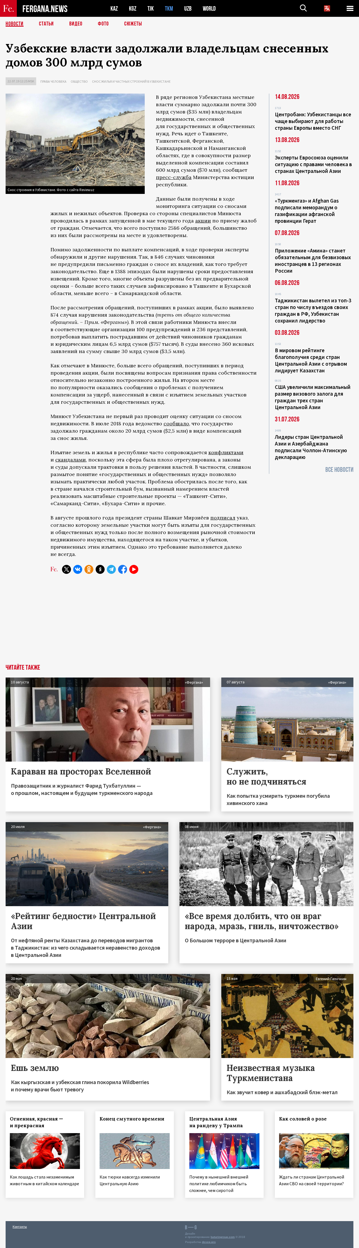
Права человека (53, 81)
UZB (188, 8)
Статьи (46, 24)
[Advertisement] (179, 622)
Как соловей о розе (303, 1119)
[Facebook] (122, 569)
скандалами (70, 459)
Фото (103, 24)
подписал (222, 517)
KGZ (132, 8)
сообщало (176, 423)
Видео (75, 24)
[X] (66, 569)
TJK (151, 8)
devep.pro (209, 1242)
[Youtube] (133, 569)
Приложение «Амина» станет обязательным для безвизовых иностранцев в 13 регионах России (313, 260)
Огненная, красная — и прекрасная (36, 1122)
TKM (169, 8)
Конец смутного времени (132, 1119)
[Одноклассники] (88, 569)
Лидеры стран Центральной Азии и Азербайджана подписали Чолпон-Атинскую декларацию (311, 446)
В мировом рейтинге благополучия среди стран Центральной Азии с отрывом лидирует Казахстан (311, 360)
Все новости (339, 470)
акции (203, 220)
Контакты (20, 1226)
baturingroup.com (223, 1236)
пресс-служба (174, 177)
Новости (15, 24)
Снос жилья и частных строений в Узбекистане (131, 81)
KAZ (114, 8)
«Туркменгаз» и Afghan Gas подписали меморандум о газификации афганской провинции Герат (307, 210)
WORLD (209, 8)
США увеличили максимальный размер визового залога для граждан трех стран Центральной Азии (313, 397)
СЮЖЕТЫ (133, 24)
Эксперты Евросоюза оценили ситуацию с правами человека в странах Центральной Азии (313, 164)
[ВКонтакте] (77, 569)
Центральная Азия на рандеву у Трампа (216, 1122)
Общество (79, 81)
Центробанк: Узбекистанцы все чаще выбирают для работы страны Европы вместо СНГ (313, 121)
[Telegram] (111, 569)
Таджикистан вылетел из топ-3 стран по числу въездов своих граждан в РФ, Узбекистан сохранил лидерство (313, 310)
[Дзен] (100, 569)
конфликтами (225, 452)
